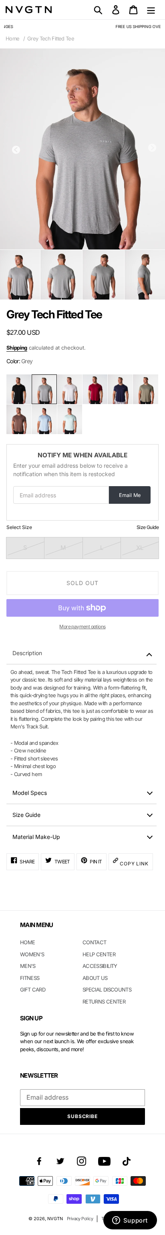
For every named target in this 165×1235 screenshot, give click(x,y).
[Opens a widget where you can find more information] (130, 1221)
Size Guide (148, 527)
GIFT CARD (32, 989)
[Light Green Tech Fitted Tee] (69, 419)
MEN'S (28, 966)
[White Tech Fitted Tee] (69, 389)
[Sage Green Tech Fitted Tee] (145, 389)
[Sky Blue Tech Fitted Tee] (44, 419)
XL (139, 547)
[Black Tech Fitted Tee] (18, 389)
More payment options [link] (82, 627)
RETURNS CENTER (103, 1001)
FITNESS (29, 978)
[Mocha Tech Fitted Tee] (18, 419)
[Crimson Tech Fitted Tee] (94, 389)
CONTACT (94, 942)
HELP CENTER (98, 954)
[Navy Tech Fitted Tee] (120, 389)
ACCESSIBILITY (99, 966)
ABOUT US (95, 978)
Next (152, 148)
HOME (27, 942)
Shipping (16, 347)
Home (12, 38)
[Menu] (151, 9)
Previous (16, 150)
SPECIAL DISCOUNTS (106, 989)
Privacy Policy (80, 1218)
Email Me (130, 495)
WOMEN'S (32, 954)
